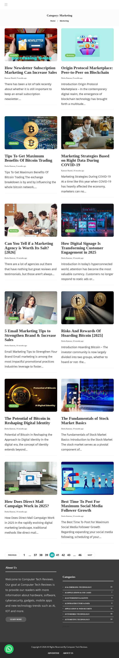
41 (57, 555)
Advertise (53, 653)
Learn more (16, 619)
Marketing (14, 55)
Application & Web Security (88, 608)
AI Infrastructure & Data (88, 603)
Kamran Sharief (10, 78)
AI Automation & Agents (88, 598)
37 (35, 555)
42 (63, 555)
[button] (9, 649)
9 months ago (22, 78)
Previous (12, 555)
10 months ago (78, 171)
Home (52, 21)
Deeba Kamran (66, 78)
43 (68, 555)
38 (40, 555)
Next (90, 555)
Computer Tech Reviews (76, 647)
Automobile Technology (88, 614)
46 (80, 555)
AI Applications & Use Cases (88, 592)
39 (46, 555)
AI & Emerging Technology (88, 587)
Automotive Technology (88, 619)
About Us (68, 653)
